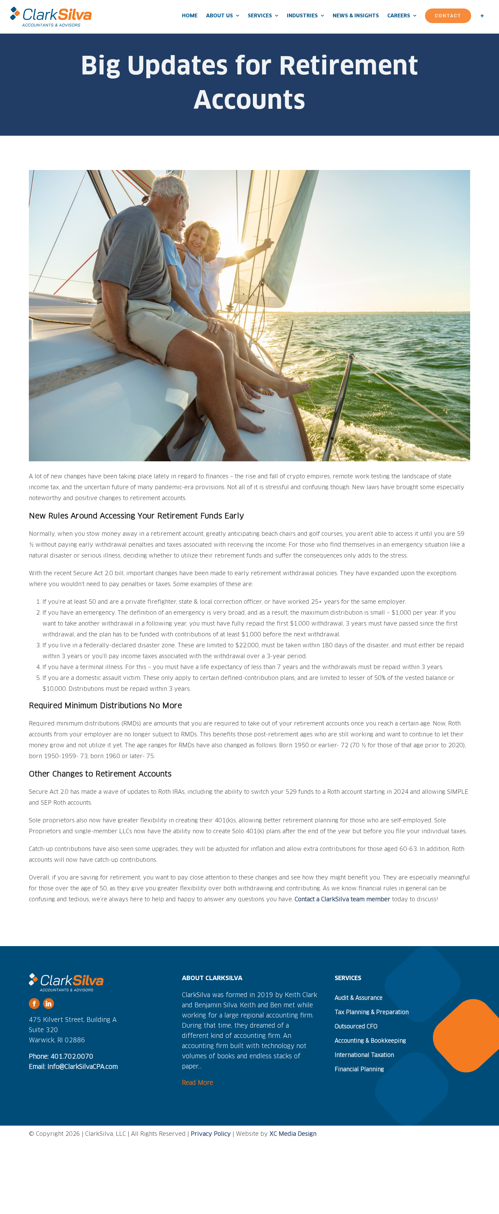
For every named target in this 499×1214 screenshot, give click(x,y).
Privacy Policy (211, 1134)
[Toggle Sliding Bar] (482, 15)
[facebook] (34, 1003)
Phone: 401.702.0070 (61, 1057)
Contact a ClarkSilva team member (342, 900)
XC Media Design (293, 1134)
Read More (197, 1083)
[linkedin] (48, 1003)
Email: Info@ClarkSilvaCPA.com (73, 1067)
